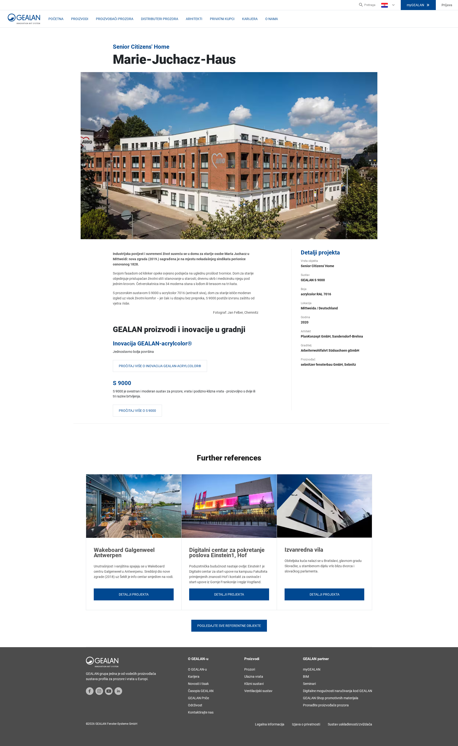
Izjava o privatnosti (306, 724)
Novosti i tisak (198, 684)
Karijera (250, 19)
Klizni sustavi (254, 684)
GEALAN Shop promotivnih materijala (330, 698)
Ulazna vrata (253, 676)
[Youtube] (109, 691)
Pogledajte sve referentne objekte (229, 626)
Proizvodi (79, 19)
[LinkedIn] (118, 691)
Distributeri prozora (159, 19)
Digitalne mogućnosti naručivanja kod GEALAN (337, 691)
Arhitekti (194, 19)
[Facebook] (90, 691)
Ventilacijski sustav (258, 691)
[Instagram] (99, 691)
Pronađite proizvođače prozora (326, 705)
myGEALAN (415, 5)
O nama (271, 19)
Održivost (195, 705)
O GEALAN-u (197, 669)
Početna (55, 19)
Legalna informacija (269, 724)
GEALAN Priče (198, 698)
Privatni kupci (222, 19)
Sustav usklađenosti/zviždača (350, 724)
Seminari (309, 684)
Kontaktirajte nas (200, 712)
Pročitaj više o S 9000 (137, 411)
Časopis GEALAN (200, 691)
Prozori (249, 669)
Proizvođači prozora (114, 19)
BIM (306, 676)
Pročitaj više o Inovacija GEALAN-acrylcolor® (160, 366)
